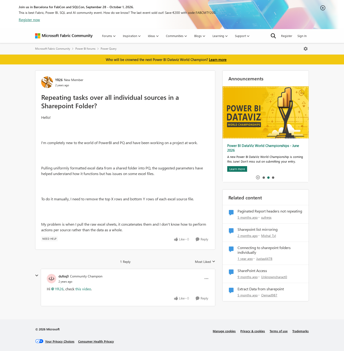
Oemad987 (269, 295)
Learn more (218, 59)
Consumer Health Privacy (96, 341)
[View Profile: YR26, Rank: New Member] (47, 82)
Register (286, 36)
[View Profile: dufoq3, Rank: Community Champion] (51, 278)
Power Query (109, 48)
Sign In (302, 36)
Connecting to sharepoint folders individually (264, 250)
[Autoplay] (258, 177)
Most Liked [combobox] (205, 261)
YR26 (59, 80)
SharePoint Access (252, 270)
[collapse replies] (37, 275)
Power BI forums (85, 48)
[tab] (263, 177)
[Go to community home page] (64, 35)
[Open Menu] (305, 48)
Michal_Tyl (268, 235)
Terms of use (279, 331)
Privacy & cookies (252, 331)
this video (83, 288)
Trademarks (300, 331)
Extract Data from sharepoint (261, 289)
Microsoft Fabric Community (52, 48)
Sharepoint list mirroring (258, 229)
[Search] (273, 36)
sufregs (266, 217)
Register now (29, 19)
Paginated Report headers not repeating (270, 211)
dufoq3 (64, 276)
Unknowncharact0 (274, 277)
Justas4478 (264, 258)
